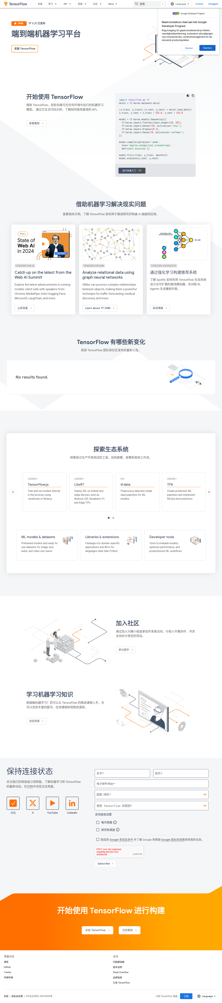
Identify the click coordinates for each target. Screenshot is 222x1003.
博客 (6, 962)
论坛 (13, 812)
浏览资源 (34, 721)
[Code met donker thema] (187, 95)
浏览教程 (127, 930)
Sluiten (189, 48)
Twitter (7, 972)
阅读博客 (158, 308)
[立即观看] (43, 270)
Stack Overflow (121, 972)
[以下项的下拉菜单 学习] (57, 4)
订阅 (186, 996)
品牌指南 (117, 977)
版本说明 (117, 967)
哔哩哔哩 (8, 977)
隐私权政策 (17, 996)
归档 (30, 786)
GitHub (199, 3)
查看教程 (34, 123)
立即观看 (22, 308)
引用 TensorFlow (121, 982)
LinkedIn (72, 812)
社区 (95, 3)
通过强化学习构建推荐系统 (173, 272)
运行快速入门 (129, 170)
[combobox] (149, 4)
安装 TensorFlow (24, 48)
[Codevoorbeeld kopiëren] (193, 95)
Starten (207, 47)
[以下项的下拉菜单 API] (71, 4)
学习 (50, 3)
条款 (6, 996)
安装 (40, 3)
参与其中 (124, 649)
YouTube (52, 812)
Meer (111, 3)
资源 (80, 3)
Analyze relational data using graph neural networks (108, 275)
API (65, 3)
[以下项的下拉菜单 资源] (86, 4)
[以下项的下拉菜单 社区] (101, 4)
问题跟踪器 (118, 962)
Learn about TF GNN (98, 308)
